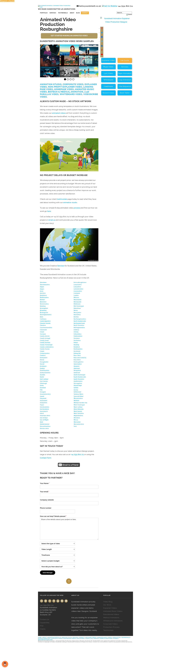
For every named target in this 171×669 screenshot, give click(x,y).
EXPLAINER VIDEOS (90, 637)
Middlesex (77, 304)
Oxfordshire (77, 334)
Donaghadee (44, 362)
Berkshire (43, 302)
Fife (41, 390)
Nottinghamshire (79, 327)
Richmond (77, 351)
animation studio (70, 202)
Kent (41, 422)
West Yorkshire (79, 413)
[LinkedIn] (57, 601)
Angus (42, 286)
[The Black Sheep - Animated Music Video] (69, 76)
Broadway (43, 310)
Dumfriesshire (44, 370)
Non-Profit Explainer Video (65, 87)
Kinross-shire (44, 428)
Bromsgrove (44, 312)
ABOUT (44, 637)
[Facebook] (102, 37)
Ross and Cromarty (80, 357)
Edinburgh (43, 383)
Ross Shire (77, 359)
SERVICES (65, 637)
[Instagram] (102, 28)
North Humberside (80, 321)
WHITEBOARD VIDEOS (69, 638)
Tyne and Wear (79, 396)
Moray (76, 310)
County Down (44, 340)
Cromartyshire (44, 353)
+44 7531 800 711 (77, 454)
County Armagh (45, 338)
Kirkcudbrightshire (80, 282)
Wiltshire (77, 417)
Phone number (45, 508)
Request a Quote (7, 1)
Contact (85, 13)
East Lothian (44, 379)
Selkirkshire (78, 364)
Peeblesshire (78, 336)
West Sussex (78, 411)
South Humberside (80, 377)
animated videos (59, 113)
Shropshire (77, 370)
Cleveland (43, 329)
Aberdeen (43, 282)
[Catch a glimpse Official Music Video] (69, 54)
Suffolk (76, 387)
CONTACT (82, 637)
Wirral (76, 420)
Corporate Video (73, 84)
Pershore (77, 338)
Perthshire (77, 340)
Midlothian (77, 308)
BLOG (70, 637)
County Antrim (44, 336)
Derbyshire (43, 357)
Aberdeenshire (45, 284)
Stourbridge (78, 385)
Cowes (42, 351)
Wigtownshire (78, 415)
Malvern (76, 297)
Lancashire (77, 286)
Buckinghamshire (45, 314)
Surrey (76, 390)
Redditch (77, 347)
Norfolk (76, 317)
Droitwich (43, 366)
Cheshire (43, 325)
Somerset (77, 372)
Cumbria (43, 355)
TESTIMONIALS (125, 637)
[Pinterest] (62, 601)
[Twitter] (102, 32)
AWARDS (96, 638)
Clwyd (42, 332)
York (75, 426)
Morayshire (77, 312)
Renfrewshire (78, 349)
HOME (40, 637)
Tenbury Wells (78, 394)
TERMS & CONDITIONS (106, 638)
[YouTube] (66, 601)
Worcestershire (79, 424)
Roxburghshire (78, 362)
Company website (47, 500)
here (49, 211)
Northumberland (79, 323)
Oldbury (76, 329)
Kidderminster (44, 424)
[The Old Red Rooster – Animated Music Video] (50, 65)
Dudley (42, 368)
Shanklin (76, 366)
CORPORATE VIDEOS (57, 638)
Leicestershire (78, 289)
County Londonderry (47, 347)
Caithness (43, 319)
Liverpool (77, 293)
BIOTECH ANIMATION (44, 638)
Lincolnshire (78, 291)
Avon (41, 291)
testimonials (62, 199)
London (76, 295)
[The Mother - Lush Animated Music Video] (69, 65)
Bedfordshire (44, 297)
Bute (41, 317)
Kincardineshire (45, 426)
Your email (44, 492)
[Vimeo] (53, 601)
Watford (76, 400)
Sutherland (77, 392)
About (72, 13)
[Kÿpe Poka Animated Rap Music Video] (50, 76)
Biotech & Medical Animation (65, 92)
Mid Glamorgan (79, 306)
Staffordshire (78, 381)
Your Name (44, 483)
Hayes (42, 405)
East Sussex (44, 381)
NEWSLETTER (116, 637)
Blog (78, 13)
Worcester (77, 422)
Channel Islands (45, 323)
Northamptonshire (80, 319)
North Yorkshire (79, 325)
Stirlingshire (78, 383)
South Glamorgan (79, 374)
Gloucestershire (45, 394)
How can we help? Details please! (53, 516)
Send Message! (48, 572)
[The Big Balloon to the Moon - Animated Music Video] (88, 54)
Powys (76, 342)
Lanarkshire (78, 284)
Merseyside (77, 302)
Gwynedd (43, 398)
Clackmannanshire (46, 327)
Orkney (76, 332)
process (77, 208)
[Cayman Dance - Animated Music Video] (88, 76)
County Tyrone (44, 349)
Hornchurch (44, 411)
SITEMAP (115, 638)
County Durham (45, 342)
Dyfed (42, 377)
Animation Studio (51, 84)
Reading (76, 344)
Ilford (42, 413)
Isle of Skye (44, 417)
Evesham (43, 387)
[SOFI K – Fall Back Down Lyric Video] (50, 54)
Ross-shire (77, 355)
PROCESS (75, 637)
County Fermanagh (46, 344)
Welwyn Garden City (80, 402)
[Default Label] (102, 41)
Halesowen (43, 400)
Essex (42, 385)
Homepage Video (64, 89)
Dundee (42, 374)
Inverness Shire (45, 415)
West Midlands (79, 409)
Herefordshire (44, 407)
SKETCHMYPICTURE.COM (45, 639)
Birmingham (44, 308)
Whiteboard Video (71, 94)
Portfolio (44, 13)
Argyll (42, 289)
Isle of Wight (44, 420)
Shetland (77, 368)
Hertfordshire (44, 409)
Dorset (42, 364)
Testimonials (63, 13)
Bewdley (43, 306)
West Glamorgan (79, 405)
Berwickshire (44, 304)
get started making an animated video (69, 36)
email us (51, 220)
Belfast (42, 299)
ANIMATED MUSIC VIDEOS (104, 637)
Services (52, 13)
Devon (42, 359)
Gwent (42, 396)
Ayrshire (43, 293)
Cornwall (43, 334)
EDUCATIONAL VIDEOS (83, 638)
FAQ (91, 638)
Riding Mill (77, 353)
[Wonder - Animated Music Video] (88, 65)
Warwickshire (78, 398)
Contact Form (45, 458)
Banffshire (43, 295)
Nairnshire (77, 314)
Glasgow (43, 392)
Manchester (77, 299)
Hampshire (43, 402)
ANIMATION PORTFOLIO (54, 637)
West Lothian (78, 407)
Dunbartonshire (45, 372)
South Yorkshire (79, 379)
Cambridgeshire (45, 321)
